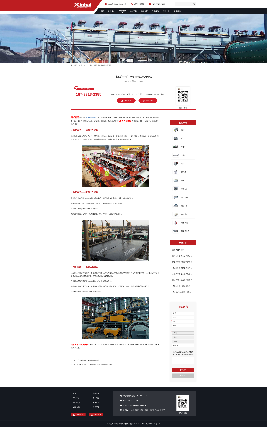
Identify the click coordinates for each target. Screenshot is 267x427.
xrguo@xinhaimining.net (117, 4)
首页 (102, 11)
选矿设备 (111, 11)
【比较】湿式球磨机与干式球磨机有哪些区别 (189, 268)
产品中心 (76, 398)
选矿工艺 (133, 11)
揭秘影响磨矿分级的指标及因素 (184, 256)
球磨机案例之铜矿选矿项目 (182, 262)
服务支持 (166, 11)
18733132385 (139, 4)
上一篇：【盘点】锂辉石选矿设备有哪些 (85, 360)
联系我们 (177, 11)
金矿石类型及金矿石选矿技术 (183, 274)
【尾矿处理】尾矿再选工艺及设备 (99, 65)
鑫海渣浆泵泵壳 (178, 250)
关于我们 (155, 11)
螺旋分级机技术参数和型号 (182, 280)
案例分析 (144, 11)
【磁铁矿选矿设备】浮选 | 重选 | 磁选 (186, 292)
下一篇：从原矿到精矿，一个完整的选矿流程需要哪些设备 (91, 364)
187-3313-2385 (88, 94)
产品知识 (122, 11)
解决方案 (76, 407)
